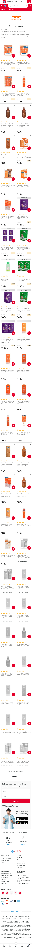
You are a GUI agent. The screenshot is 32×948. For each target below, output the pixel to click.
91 (3, 286)
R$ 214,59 (3, 253)
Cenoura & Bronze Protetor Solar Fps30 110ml (23, 340)
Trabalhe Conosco (5, 860)
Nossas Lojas (4, 864)
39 (3, 379)
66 (3, 440)
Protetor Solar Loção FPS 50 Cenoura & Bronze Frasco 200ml (23, 402)
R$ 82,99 (3, 99)
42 (19, 471)
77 (19, 348)
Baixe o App (29, 2)
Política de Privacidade (22, 875)
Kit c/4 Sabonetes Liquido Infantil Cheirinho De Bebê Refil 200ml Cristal (7, 248)
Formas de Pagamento (6, 875)
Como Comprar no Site (6, 873)
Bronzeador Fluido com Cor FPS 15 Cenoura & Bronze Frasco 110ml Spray (23, 495)
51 (19, 440)
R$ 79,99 (19, 99)
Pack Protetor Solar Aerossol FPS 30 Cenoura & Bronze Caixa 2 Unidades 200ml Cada (8, 94)
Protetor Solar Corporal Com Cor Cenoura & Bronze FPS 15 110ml (8, 732)
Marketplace (4, 883)
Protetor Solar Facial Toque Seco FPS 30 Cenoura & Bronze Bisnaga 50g (7, 495)
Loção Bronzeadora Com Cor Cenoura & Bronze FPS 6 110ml (24, 703)
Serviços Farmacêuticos (22, 863)
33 (3, 471)
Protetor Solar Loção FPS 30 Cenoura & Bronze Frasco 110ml (7, 372)
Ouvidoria (3, 862)
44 (3, 564)
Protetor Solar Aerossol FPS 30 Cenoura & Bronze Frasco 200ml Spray (7, 433)
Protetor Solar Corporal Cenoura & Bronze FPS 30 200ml (23, 616)
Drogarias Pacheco (5, 13)
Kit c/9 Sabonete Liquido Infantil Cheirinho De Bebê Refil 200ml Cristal (23, 218)
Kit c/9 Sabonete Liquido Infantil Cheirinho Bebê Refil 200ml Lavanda (23, 248)
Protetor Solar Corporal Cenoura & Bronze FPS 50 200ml (7, 645)
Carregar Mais (16, 776)
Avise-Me (27, 547)
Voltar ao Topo (15, 911)
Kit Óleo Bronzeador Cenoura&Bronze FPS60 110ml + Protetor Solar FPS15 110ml (24, 557)
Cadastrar (16, 801)
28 (3, 533)
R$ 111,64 (19, 284)
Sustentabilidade (5, 866)
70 (19, 101)
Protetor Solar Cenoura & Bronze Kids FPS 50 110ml (23, 674)
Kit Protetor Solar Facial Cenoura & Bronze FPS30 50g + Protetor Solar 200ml (24, 187)
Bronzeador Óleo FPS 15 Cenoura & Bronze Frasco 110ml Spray (23, 125)
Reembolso (3, 879)
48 (3, 70)
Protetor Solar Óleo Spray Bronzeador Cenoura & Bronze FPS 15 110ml (7, 674)
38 (3, 163)
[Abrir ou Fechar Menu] (2, 6)
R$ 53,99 (19, 160)
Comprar (12, 55)
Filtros (3, 9)
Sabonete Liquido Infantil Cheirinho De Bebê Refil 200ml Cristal (7, 310)
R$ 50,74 (3, 314)
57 (19, 409)
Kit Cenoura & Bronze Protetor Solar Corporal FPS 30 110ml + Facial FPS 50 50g (24, 156)
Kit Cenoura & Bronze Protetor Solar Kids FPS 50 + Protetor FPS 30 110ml (23, 761)
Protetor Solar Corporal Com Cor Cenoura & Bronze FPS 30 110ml (24, 732)
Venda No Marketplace (6, 858)
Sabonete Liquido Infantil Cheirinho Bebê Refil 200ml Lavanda (23, 310)
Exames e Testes (21, 861)
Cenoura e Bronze (15, 13)
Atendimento (5, 871)
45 (19, 132)
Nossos (19, 856)
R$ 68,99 (3, 68)
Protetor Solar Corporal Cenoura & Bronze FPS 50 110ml (7, 616)
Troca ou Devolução (5, 881)
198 (4, 255)
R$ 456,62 (19, 222)
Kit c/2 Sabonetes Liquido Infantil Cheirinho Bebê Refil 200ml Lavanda (23, 279)
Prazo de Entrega (5, 877)
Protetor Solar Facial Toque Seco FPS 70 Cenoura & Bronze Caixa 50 (23, 433)
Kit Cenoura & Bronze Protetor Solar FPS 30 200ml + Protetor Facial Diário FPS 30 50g (7, 761)
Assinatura (19, 867)
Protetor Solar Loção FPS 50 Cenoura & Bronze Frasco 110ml (23, 372)
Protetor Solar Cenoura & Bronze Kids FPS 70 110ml (7, 703)
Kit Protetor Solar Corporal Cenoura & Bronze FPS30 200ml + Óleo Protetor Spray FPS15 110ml (7, 587)
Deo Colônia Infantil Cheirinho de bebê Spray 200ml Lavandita (8, 279)
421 (20, 224)
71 (3, 101)
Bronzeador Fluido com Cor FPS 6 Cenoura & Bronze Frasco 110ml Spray (23, 464)
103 (20, 286)
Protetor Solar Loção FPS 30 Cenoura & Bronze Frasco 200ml (7, 402)
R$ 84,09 (19, 345)
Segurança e (21, 872)
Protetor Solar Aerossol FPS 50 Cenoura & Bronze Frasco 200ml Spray (23, 94)
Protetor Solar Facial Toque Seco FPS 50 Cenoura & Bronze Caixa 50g (7, 218)
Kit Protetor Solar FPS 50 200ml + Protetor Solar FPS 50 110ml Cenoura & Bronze (23, 63)
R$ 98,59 (3, 284)
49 (3, 194)
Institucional (5, 856)
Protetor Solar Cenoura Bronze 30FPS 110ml (6, 525)
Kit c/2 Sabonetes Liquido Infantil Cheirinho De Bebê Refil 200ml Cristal (7, 341)
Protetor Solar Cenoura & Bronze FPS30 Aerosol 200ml (24, 525)
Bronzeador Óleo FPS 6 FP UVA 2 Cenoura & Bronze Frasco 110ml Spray (7, 125)
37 (3, 132)
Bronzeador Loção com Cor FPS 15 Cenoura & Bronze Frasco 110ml (7, 156)
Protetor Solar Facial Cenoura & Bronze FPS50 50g (8, 556)
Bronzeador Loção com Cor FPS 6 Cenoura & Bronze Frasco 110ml (7, 464)
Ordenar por (11, 9)
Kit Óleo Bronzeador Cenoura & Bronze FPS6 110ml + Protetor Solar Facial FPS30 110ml (8, 187)
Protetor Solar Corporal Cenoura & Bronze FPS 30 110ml (23, 587)
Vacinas (19, 859)
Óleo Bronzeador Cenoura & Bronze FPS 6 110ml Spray (23, 645)
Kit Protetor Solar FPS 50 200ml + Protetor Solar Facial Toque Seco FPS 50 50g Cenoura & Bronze (8, 63)
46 (19, 194)
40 (19, 163)
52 (19, 502)
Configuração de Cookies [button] (23, 883)
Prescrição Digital (21, 865)
